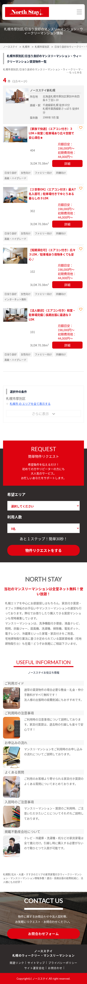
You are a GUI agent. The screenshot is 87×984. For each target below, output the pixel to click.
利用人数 (14, 516)
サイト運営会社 (34, 968)
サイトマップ (36, 962)
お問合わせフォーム (43, 933)
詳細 (67, 163)
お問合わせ (55, 968)
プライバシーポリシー (62, 962)
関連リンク (17, 962)
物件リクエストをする (43, 550)
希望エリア (16, 494)
